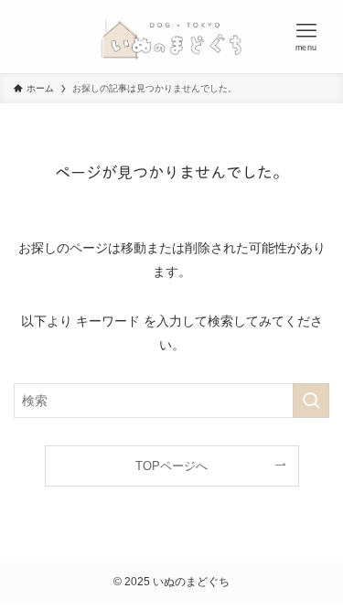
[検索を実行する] (311, 401)
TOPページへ (171, 466)
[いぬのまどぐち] (171, 36)
